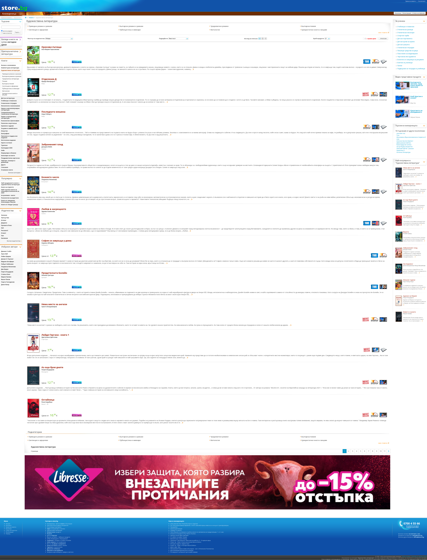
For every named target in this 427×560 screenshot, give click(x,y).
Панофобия (173, 527)
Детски (52, 535)
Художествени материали (54, 530)
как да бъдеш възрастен (405, 147)
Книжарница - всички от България (59, 524)
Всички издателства (13, 241)
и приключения (54, 547)
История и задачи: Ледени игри (179, 544)
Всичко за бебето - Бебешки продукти (58, 537)
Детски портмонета (404, 38)
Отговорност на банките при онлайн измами (183, 552)
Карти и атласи (6, 143)
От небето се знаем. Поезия (178, 537)
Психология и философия (10, 121)
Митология (6, 91)
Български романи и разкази (11, 76)
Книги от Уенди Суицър (9, 205)
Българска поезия (8, 84)
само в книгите (7, 33)
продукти (54, 532)
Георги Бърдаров (7, 272)
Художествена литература (407, 163)
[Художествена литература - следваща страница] (389, 451)
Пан (2, 236)
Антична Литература (403, 152)
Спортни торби (403, 35)
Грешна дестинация (176, 529)
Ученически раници (405, 29)
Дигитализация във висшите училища (181, 550)
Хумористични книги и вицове (9, 94)
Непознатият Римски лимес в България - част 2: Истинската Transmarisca (192, 549)
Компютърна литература (10, 68)
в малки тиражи (57, 545)
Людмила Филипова (8, 267)
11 (385, 451)
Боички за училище (405, 63)
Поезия (4, 81)
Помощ (8, 534)
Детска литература (8, 98)
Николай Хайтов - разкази (405, 148)
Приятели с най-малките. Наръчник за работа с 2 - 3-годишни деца (190, 540)
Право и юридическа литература (8, 117)
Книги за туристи (7, 187)
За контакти (421, 1)
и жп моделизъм (56, 542)
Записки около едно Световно (179, 535)
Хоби (3, 150)
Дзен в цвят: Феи (175, 547)
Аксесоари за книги (8, 155)
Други (3, 165)
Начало (8, 524)
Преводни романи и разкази (11, 74)
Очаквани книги (7, 170)
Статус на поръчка (11, 530)
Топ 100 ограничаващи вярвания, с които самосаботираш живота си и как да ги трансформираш (199, 525)
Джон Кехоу (5, 285)
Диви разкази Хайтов (404, 143)
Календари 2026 (6, 148)
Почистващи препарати (54, 527)
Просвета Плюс (6, 225)
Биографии (5, 133)
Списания (4, 167)
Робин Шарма (6, 256)
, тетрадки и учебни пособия (59, 540)
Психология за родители (10, 198)
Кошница (8, 529)
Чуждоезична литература (10, 79)
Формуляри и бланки (8, 153)
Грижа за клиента (410, 1)
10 (381, 451)
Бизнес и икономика (8, 65)
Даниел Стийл (6, 251)
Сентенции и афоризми (10, 86)
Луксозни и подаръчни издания (9, 137)
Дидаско (4, 223)
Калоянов (4, 238)
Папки (399, 66)
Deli (2, 228)
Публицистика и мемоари (10, 89)
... (191, 69)
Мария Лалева (6, 277)
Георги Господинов (7, 282)
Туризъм (4, 145)
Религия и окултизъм (9, 123)
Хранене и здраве (7, 126)
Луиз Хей (4, 254)
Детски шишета (403, 44)
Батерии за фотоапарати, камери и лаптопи (60, 552)
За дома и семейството (9, 128)
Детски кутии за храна (406, 41)
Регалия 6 (4, 230)
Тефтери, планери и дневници (8, 161)
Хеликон (4, 215)
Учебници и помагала (405, 26)
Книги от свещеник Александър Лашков (8, 201)
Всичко (56, 544)
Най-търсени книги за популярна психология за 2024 (10, 191)
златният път (401, 133)
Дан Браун (4, 269)
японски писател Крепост (405, 141)
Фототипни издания (8, 140)
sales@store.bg (417, 535)
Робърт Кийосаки (7, 264)
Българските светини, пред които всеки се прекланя (416, 84)
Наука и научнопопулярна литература (10, 109)
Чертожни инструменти (406, 56)
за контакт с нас (414, 534)
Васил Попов (5, 279)
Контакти (8, 525)
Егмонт (3, 233)
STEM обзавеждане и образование (57, 539)
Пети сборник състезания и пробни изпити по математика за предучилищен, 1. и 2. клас (197, 532)
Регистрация (9, 532)
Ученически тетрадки (405, 47)
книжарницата (411, 125)
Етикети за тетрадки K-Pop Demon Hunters (183, 534)
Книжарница (9, 13)
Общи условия (406, 556)
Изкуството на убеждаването (416, 111)
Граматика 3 (401, 150)
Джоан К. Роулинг (7, 259)
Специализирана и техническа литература (9, 113)
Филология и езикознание (10, 106)
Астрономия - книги (8, 195)
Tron (398, 135)
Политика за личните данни (419, 556)
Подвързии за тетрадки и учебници (411, 69)
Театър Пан (5, 218)
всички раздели (7, 31)
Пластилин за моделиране (407, 53)
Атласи (3, 220)
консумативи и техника (56, 529)
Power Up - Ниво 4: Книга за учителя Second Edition (185, 542)
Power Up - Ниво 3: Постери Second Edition (183, 545)
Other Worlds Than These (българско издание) (184, 524)
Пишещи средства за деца (407, 50)
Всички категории (14, 173)
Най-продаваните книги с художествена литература (10, 184)
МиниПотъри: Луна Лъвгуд (178, 539)
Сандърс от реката (175, 530)
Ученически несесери (405, 32)
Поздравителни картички (10, 158)
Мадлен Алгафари (7, 261)
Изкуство (4, 131)
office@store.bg (419, 537)
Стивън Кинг (5, 274)
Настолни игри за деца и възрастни (57, 525)
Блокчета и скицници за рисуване (410, 60)
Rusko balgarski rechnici (404, 145)
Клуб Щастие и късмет (416, 97)
